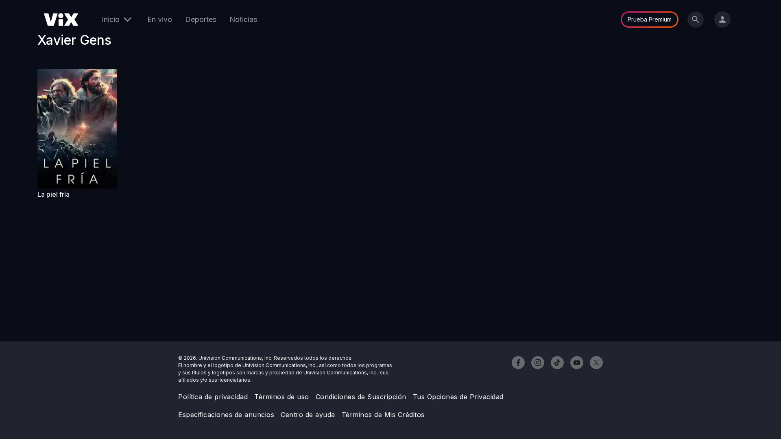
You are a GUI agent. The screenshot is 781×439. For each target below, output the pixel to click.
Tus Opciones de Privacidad (458, 397)
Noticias (243, 19)
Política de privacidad (213, 397)
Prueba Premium (650, 19)
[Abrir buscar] (695, 19)
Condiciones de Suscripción (361, 397)
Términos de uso (281, 397)
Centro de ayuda (308, 415)
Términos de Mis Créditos (383, 415)
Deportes (200, 19)
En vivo (159, 19)
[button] (77, 129)
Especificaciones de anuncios (226, 415)
